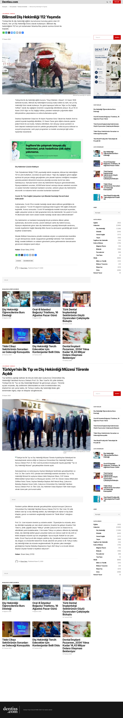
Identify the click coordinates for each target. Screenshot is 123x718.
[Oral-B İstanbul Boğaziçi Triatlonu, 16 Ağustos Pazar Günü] (46, 299)
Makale (98, 249)
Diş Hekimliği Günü (28, 260)
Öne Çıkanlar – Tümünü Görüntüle (18, 6)
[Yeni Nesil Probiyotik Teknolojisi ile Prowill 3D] (97, 197)
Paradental (100, 252)
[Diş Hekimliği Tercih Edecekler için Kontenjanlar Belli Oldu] (46, 336)
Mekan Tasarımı (101, 264)
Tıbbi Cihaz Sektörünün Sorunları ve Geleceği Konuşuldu (112, 186)
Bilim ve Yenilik (101, 261)
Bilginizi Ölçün (101, 246)
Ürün (98, 270)
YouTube (99, 255)
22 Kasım (18, 260)
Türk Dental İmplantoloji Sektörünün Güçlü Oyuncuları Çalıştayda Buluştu (111, 175)
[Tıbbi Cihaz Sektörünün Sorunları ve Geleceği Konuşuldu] (16, 336)
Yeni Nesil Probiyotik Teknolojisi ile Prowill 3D (112, 197)
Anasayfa (4, 6)
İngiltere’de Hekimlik (101, 240)
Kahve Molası (98, 243)
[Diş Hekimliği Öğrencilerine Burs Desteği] (16, 299)
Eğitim (96, 223)
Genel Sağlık (100, 234)
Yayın (98, 238)
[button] (107, 2)
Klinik (95, 258)
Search (117, 37)
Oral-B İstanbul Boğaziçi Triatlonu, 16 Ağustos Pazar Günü (112, 163)
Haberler (12, 13)
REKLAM (116, 2)
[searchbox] (103, 37)
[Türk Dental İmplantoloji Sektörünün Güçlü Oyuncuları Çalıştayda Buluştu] (77, 299)
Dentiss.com (10, 1)
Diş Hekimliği (6, 13)
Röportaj (99, 267)
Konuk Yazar (98, 273)
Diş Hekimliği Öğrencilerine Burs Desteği (111, 153)
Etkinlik (98, 231)
